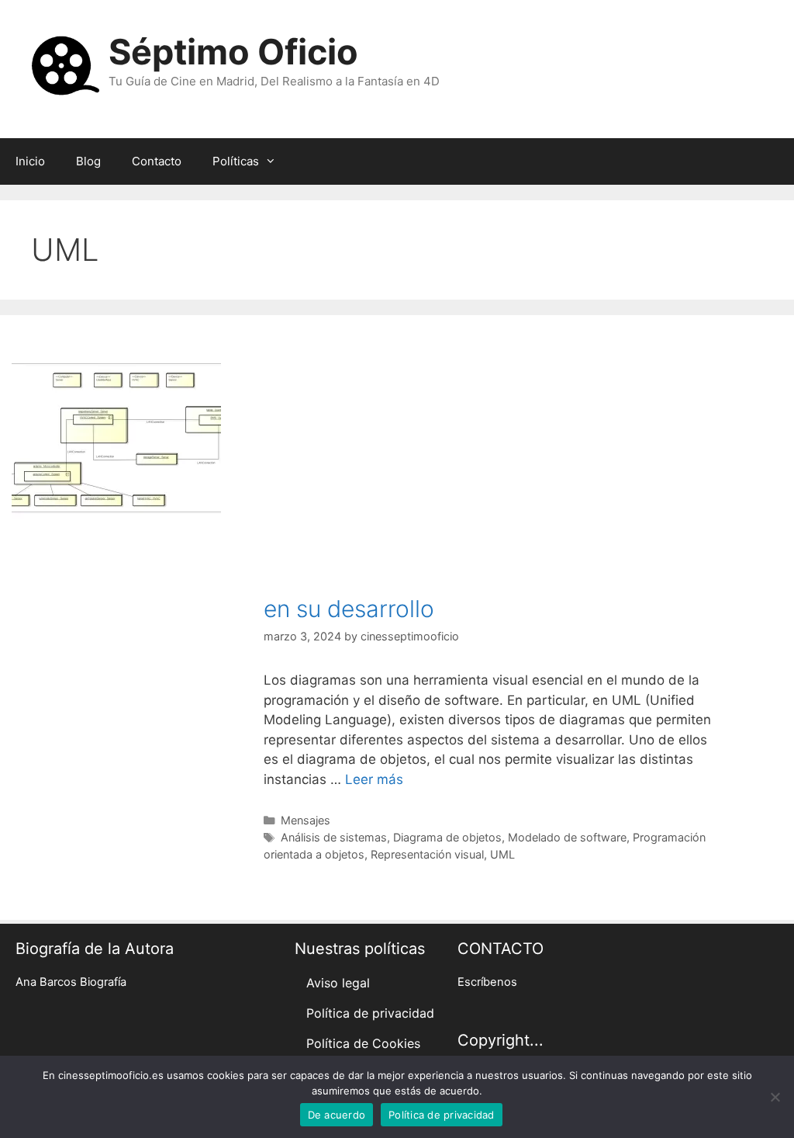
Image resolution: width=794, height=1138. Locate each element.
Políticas (235, 161)
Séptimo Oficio (233, 51)
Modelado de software (567, 837)
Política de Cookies (363, 1043)
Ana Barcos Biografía (71, 982)
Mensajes (305, 820)
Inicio (30, 161)
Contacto (156, 161)
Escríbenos (487, 982)
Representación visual (427, 854)
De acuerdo (337, 1115)
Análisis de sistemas (334, 837)
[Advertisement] (491, 478)
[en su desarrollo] (116, 514)
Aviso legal (338, 983)
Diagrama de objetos (447, 837)
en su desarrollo (349, 609)
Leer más (374, 779)
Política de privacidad (370, 1013)
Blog (88, 161)
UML (502, 854)
